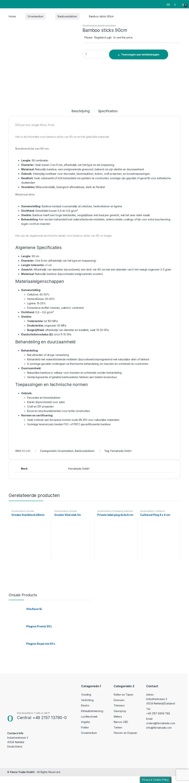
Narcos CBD (121, 721)
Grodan (30, 511)
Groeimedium (35, 16)
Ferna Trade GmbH (22, 772)
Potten (85, 727)
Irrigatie (85, 721)
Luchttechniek (89, 716)
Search (169, 4)
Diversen (119, 700)
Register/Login (103, 37)
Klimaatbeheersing (92, 711)
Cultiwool (160, 511)
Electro (85, 705)
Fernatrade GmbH (120, 450)
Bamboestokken (67, 16)
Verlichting (87, 700)
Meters (118, 716)
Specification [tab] (108, 111)
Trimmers (119, 705)
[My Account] (176, 4)
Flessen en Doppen (125, 732)
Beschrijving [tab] (80, 111)
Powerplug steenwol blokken (115, 512)
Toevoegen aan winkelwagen (140, 54)
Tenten (118, 727)
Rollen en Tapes (123, 694)
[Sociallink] (8, 754)
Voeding (86, 694)
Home (12, 16)
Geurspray (120, 711)
